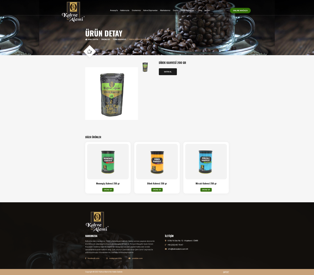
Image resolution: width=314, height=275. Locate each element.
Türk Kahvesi (119, 39)
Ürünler (105, 39)
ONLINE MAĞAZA (240, 11)
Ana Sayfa (92, 39)
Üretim (175, 10)
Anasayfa (114, 10)
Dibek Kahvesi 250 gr (157, 183)
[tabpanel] (157, 27)
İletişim (207, 10)
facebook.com (93, 258)
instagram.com (115, 258)
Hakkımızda (124, 10)
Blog (200, 10)
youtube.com (137, 258)
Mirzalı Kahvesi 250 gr (206, 183)
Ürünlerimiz (136, 10)
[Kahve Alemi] (73, 12)
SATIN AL (168, 72)
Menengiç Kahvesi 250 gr (108, 183)
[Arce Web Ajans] (226, 271)
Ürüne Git (108, 190)
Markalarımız (165, 10)
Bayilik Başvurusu (188, 10)
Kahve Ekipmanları (150, 10)
